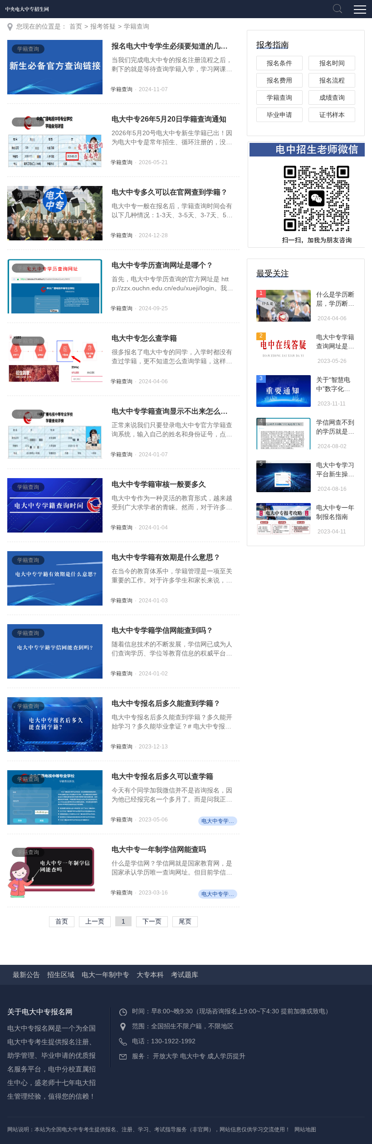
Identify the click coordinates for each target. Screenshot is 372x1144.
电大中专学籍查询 (219, 821)
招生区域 (60, 974)
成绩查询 (332, 97)
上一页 (94, 921)
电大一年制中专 (105, 974)
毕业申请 (279, 114)
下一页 (152, 921)
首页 (75, 26)
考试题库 (184, 974)
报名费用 (279, 80)
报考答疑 (103, 26)
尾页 (185, 921)
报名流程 (332, 80)
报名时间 (332, 63)
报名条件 (279, 63)
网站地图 (305, 1129)
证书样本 (332, 114)
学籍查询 (136, 26)
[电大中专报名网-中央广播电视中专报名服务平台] (27, 9)
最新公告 (26, 974)
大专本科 (150, 974)
